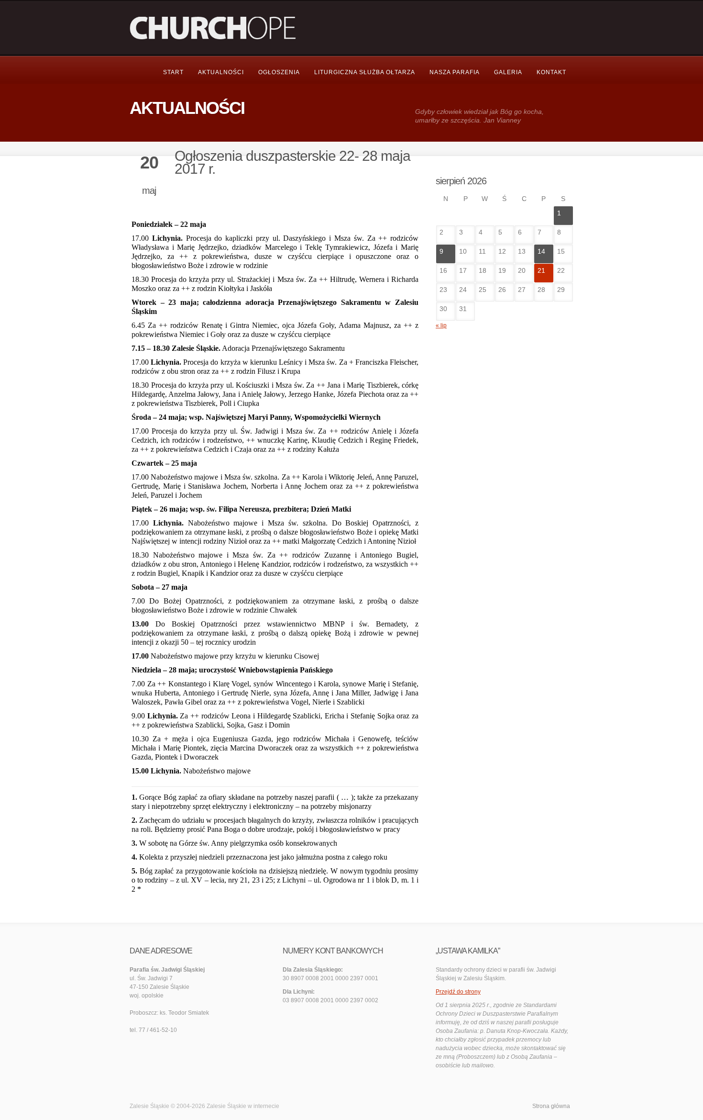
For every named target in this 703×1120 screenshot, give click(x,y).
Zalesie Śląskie (226, 1106)
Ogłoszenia (279, 72)
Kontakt (551, 72)
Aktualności (221, 72)
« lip (441, 325)
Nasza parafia (454, 72)
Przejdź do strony (458, 991)
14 (541, 251)
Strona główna (551, 1106)
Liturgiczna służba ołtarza (364, 72)
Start (173, 72)
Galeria (508, 72)
